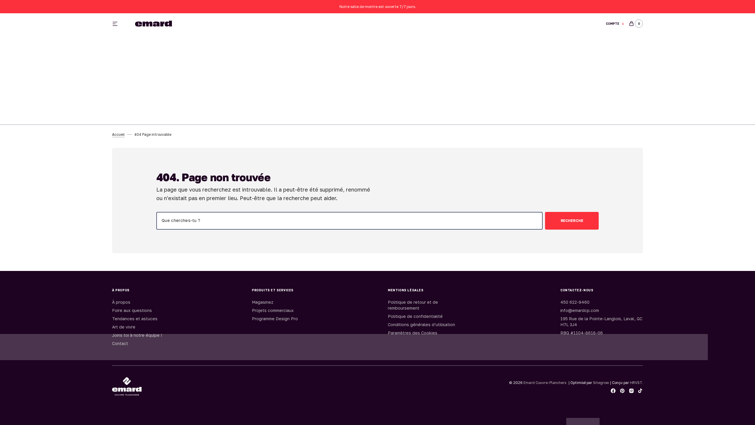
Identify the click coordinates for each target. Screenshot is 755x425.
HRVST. (636, 382)
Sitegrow (601, 382)
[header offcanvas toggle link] (117, 23)
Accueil (118, 134)
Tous (446, 23)
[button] (615, 24)
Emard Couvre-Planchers (544, 382)
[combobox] (349, 221)
